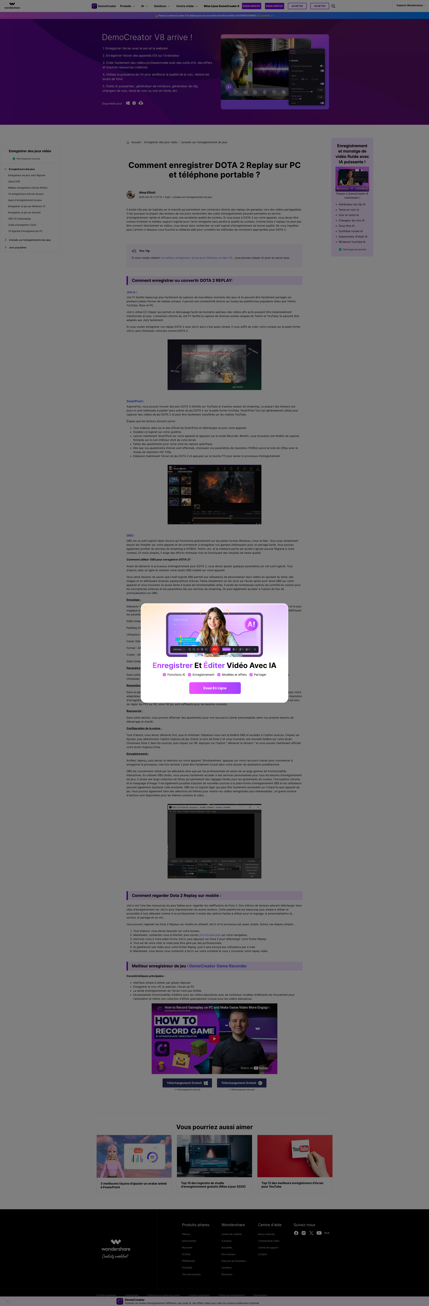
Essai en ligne (215, 688)
